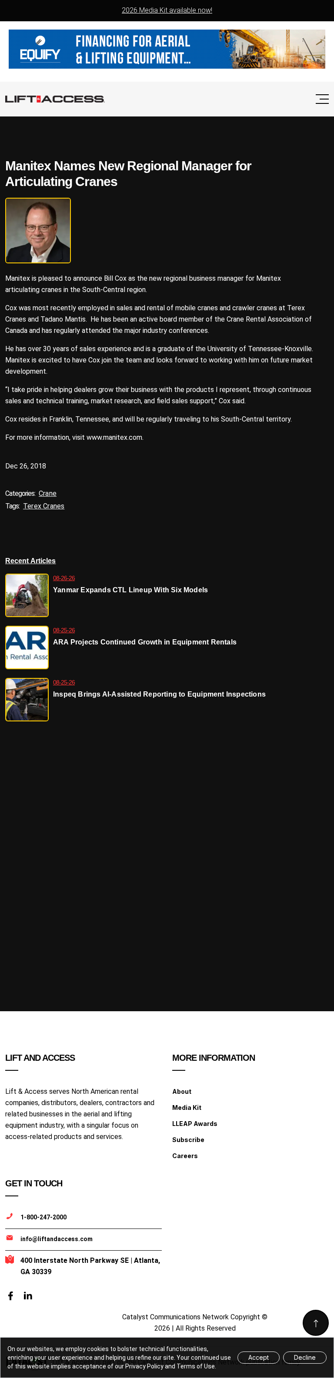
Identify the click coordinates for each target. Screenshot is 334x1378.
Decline (305, 1357)
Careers (185, 1155)
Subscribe (188, 1139)
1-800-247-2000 (43, 1217)
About (181, 1091)
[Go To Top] (316, 1323)
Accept (258, 1357)
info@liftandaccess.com (56, 1238)
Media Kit (186, 1107)
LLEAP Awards (194, 1123)
